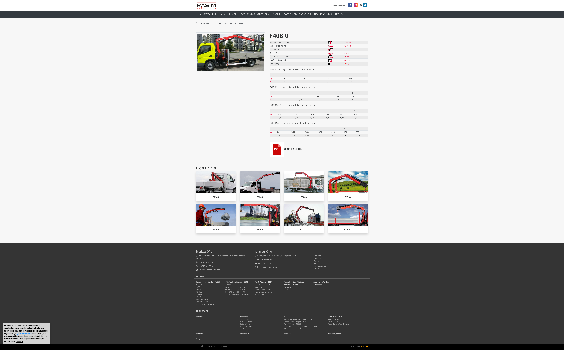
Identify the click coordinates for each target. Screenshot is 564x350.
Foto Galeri (290, 14)
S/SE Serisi (200, 297)
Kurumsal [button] (217, 14)
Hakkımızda (318, 258)
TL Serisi (287, 287)
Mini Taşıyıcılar (260, 287)
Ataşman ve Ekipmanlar (293, 329)
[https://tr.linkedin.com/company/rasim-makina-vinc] (365, 5)
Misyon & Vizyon (246, 322)
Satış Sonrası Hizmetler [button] (254, 14)
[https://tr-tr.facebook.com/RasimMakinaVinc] (350, 5)
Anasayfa (205, 14)
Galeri (316, 264)
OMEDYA (364, 346)
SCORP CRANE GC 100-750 (235, 292)
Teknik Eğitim (333, 322)
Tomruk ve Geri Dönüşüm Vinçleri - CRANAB (300, 327)
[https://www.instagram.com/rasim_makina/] (356, 5)
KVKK (242, 329)
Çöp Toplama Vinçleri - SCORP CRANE (298, 319)
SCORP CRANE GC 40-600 (235, 287)
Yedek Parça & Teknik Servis (338, 324)
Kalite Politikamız (246, 327)
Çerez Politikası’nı (24, 334)
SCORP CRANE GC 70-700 (235, 290)
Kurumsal (244, 316)
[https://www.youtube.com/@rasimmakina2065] (360, 5)
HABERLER (277, 14)
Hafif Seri (233, 23)
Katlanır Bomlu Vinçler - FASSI (215, 23)
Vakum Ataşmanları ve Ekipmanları (263, 293)
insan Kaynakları (323, 14)
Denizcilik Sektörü (202, 302)
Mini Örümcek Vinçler (263, 285)
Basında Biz (305, 14)
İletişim (339, 14)
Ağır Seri (199, 292)
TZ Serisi (287, 290)
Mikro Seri (199, 285)
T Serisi (199, 295)
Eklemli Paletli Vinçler (263, 290)
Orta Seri (199, 290)
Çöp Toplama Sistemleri (205, 304)
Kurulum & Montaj (335, 319)
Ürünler (199, 23)
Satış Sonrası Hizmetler (337, 316)
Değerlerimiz (245, 324)
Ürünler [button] (232, 14)
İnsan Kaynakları (320, 266)
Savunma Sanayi (202, 299)
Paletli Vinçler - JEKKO (263, 282)
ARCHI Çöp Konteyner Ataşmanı (237, 295)
